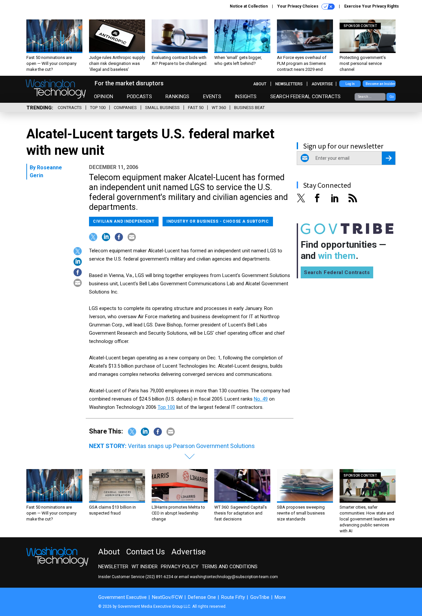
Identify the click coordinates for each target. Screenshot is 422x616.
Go (391, 96)
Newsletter (113, 567)
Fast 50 (195, 107)
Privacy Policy (179, 567)
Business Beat (249, 107)
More (280, 597)
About (259, 84)
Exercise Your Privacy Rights (371, 6)
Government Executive (122, 597)
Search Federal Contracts (305, 96)
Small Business (162, 107)
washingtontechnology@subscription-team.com (234, 576)
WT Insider (145, 567)
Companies (125, 107)
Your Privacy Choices (298, 6)
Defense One (202, 597)
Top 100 (98, 107)
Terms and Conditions (229, 567)
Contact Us (145, 551)
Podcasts (139, 96)
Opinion (103, 96)
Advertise (322, 84)
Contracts (70, 107)
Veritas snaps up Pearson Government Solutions (191, 445)
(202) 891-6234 (159, 576)
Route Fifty (233, 597)
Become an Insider (380, 84)
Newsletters (289, 84)
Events (212, 96)
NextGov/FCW (167, 597)
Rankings (177, 96)
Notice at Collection (249, 6)
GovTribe (259, 597)
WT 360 (219, 107)
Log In (350, 84)
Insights (245, 96)
